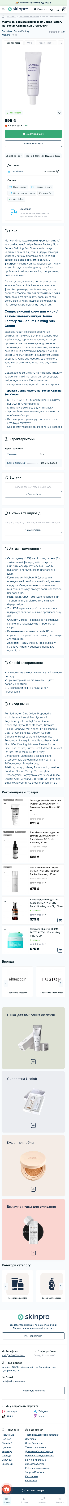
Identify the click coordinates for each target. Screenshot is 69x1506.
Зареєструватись (33, 794)
